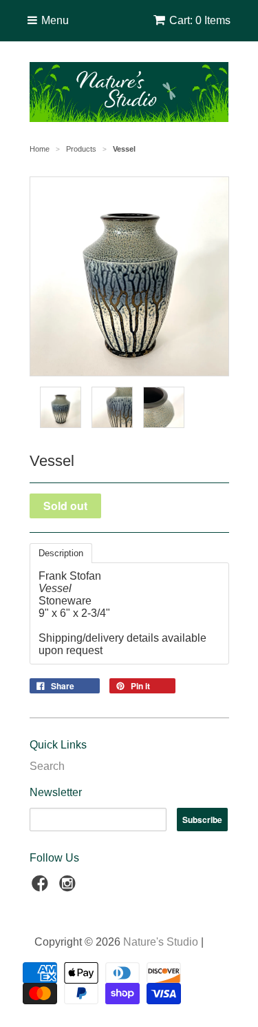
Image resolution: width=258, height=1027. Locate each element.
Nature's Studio (160, 942)
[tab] (61, 553)
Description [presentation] (61, 553)
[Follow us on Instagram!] (69, 887)
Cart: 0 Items (199, 20)
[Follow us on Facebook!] (42, 887)
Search (47, 766)
